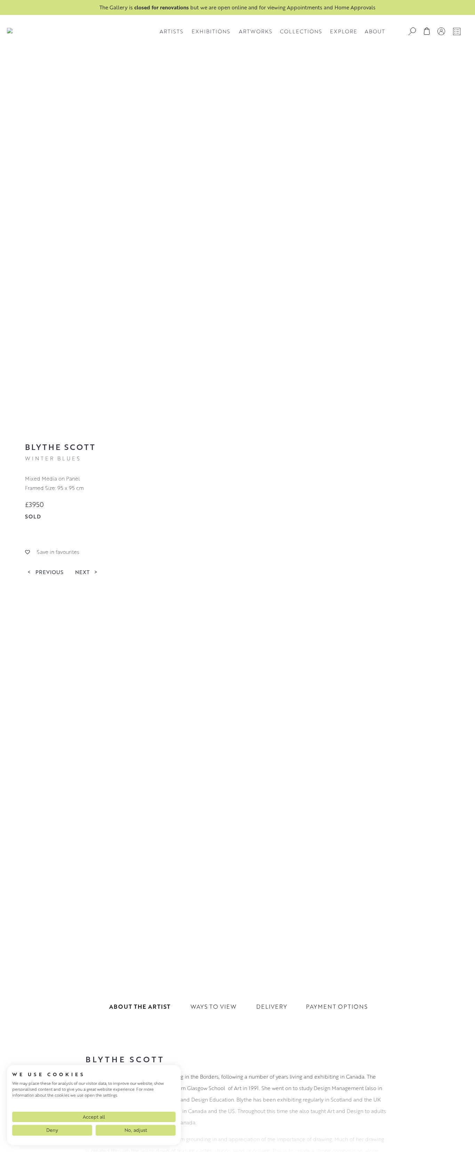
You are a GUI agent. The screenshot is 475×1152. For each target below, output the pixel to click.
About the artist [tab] (139, 1006)
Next (86, 571)
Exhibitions (211, 31)
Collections (301, 31)
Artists (171, 31)
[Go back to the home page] (10, 31)
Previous (45, 571)
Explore (343, 31)
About (375, 31)
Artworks (255, 31)
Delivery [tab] (271, 1006)
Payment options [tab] (337, 1006)
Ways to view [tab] (213, 1006)
